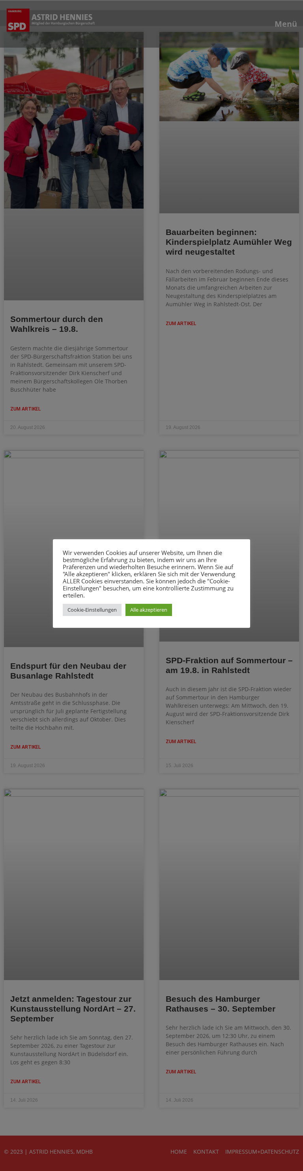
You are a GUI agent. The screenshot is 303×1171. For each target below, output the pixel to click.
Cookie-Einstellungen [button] (92, 609)
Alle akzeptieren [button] (148, 609)
